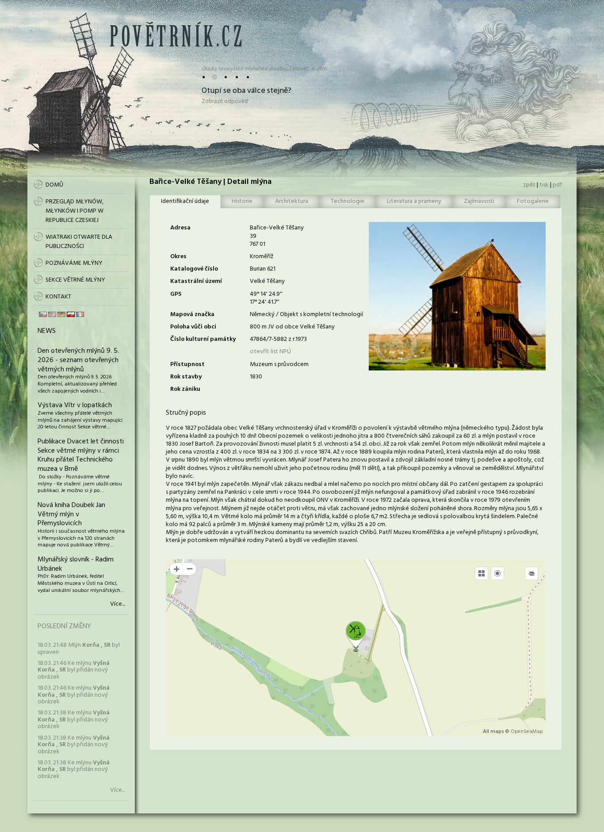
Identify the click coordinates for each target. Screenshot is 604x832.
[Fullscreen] (481, 573)
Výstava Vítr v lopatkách (75, 405)
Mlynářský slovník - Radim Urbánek (76, 564)
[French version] (80, 314)
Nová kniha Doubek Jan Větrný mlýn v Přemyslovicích (71, 515)
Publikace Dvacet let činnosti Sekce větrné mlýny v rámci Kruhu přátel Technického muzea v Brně (81, 455)
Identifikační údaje (185, 201)
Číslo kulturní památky (203, 339)
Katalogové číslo (194, 269)
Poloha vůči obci (193, 327)
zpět (529, 185)
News (47, 331)
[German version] (61, 314)
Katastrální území (196, 281)
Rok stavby (186, 377)
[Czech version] (43, 314)
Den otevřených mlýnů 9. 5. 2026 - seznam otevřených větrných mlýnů (78, 360)
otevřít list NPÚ (270, 352)
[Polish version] (71, 314)
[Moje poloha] (497, 573)
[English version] (52, 314)
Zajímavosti (479, 201)
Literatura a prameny (414, 201)
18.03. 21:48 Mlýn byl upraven (79, 648)
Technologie (347, 201)
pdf (557, 185)
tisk (544, 185)
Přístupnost (187, 364)
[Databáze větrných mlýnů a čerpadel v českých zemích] (175, 45)
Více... (117, 604)
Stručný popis (186, 413)
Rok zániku (185, 389)
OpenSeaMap (527, 731)
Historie (242, 201)
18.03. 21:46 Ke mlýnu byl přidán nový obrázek (74, 670)
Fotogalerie (533, 201)
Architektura (291, 201)
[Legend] (531, 573)
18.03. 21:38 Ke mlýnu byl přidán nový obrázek (74, 720)
